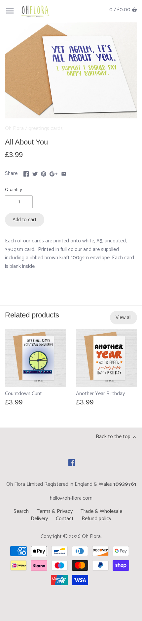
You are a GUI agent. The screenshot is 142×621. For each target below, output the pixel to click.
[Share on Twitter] (35, 172)
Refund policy (96, 518)
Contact (65, 518)
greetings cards (45, 128)
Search (21, 511)
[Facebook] (71, 462)
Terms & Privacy (55, 511)
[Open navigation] (10, 11)
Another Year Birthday (100, 393)
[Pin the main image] (43, 172)
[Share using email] (63, 172)
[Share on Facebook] (26, 172)
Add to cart (24, 220)
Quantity (13, 190)
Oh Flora (14, 128)
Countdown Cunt (23, 393)
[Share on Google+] (53, 172)
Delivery (39, 518)
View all (123, 317)
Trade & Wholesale (101, 511)
